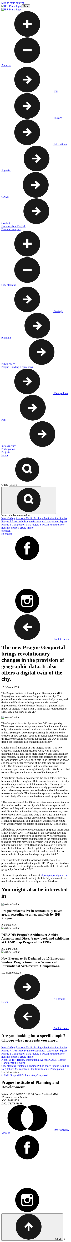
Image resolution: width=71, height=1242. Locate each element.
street (56, 521)
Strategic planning (27, 1065)
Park (29, 524)
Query (5, 484)
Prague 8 (37, 524)
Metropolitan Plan (25, 1069)
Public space (44, 1065)
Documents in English (13, 1062)
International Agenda (37, 1059)
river (61, 524)
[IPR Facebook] (27, 560)
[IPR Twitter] (27, 586)
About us (6, 1059)
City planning (9, 1065)
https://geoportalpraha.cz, (54, 875)
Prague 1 (6, 524)
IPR (14, 1059)
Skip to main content (12, 2)
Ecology (39, 518)
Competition (19, 524)
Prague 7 (6, 521)
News (4, 518)
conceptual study (43, 521)
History (21, 1059)
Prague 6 (29, 521)
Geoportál (15, 1075)
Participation (57, 1069)
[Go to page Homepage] (11, 6)
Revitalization (51, 518)
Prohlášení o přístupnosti (34, 1075)
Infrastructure (42, 1069)
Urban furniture (50, 524)
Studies (63, 518)
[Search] (27, 481)
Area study (18, 521)
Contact (62, 1059)
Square (63, 521)
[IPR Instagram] (27, 612)
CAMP (53, 1059)
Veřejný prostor (17, 518)
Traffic (30, 518)
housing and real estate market (17, 527)
